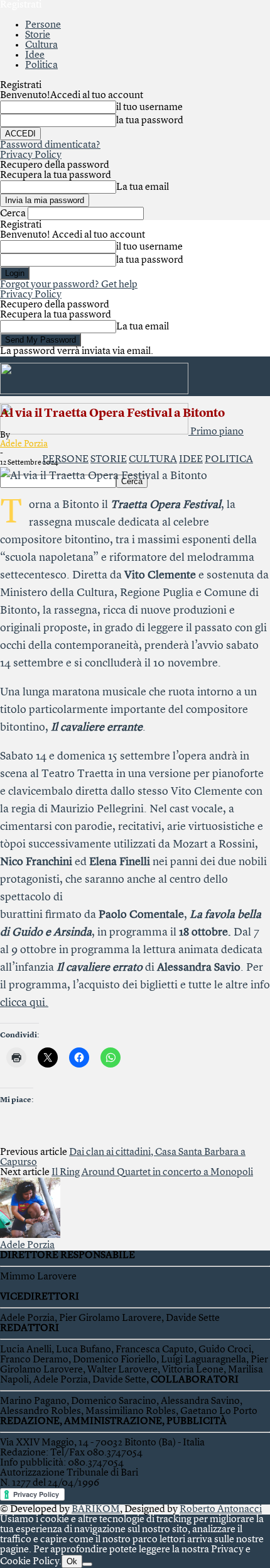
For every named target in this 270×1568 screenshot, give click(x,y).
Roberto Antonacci (221, 1510)
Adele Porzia (24, 443)
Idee (35, 55)
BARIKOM (96, 1510)
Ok (72, 1561)
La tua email (142, 187)
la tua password (149, 121)
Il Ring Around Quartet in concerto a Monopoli (152, 1173)
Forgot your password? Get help (69, 285)
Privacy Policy (31, 155)
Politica (41, 65)
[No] (87, 1564)
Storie (37, 35)
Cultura (41, 45)
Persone (43, 25)
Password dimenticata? (50, 145)
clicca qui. (24, 1002)
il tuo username (149, 107)
